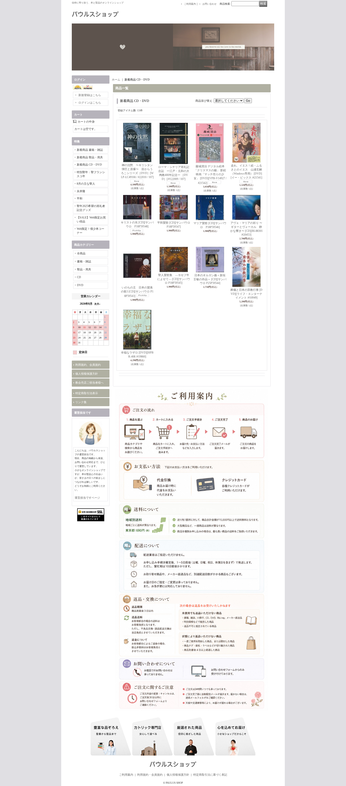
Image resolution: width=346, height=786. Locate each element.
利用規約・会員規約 (150, 774)
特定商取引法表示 (86, 393)
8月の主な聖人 (86, 183)
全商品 (81, 253)
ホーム (116, 79)
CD (79, 277)
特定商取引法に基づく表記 (210, 774)
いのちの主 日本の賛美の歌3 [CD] (137, 292)
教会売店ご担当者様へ (89, 382)
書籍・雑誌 (84, 261)
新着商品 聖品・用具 (90, 157)
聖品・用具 (84, 269)
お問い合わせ (209, 4)
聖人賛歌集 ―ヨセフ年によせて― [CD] (173, 279)
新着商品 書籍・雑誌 (90, 150)
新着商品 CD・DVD (89, 164)
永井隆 (81, 191)
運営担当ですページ (87, 497)
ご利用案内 (190, 4)
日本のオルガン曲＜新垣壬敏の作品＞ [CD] (209, 279)
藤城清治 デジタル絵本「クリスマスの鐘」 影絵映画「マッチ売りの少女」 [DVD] (210, 174)
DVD (80, 285)
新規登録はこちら (89, 95)
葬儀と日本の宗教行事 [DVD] (246, 294)
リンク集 (81, 402)
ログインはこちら (89, 102)
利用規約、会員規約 (88, 364)
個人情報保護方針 (86, 373)
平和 (79, 198)
